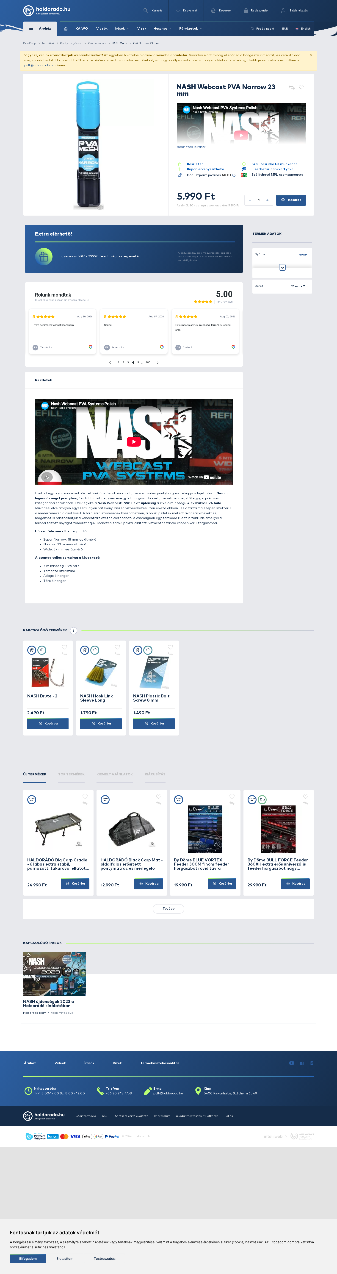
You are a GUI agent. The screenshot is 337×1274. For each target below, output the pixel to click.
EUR (285, 29)
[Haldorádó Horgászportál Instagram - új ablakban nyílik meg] (311, 1063)
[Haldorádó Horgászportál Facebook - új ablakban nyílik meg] (302, 1063)
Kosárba (294, 200)
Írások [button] (120, 28)
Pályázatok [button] (188, 28)
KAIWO (82, 28)
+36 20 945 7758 (119, 1093)
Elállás (228, 1116)
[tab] (34, 777)
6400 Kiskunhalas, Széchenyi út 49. (230, 1093)
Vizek (141, 28)
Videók (102, 28)
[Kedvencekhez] (301, 87)
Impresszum (162, 1116)
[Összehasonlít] (291, 87)
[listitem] (54, 983)
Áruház (30, 1063)
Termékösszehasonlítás (159, 1063)
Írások (89, 1063)
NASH (303, 254)
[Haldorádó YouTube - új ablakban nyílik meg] (292, 1063)
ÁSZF (106, 1116)
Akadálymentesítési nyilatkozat (197, 1116)
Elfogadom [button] (28, 1258)
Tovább (169, 908)
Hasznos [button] (160, 28)
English (306, 29)
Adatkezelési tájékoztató (132, 1116)
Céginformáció (86, 1116)
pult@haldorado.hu (39, 65)
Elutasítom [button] (64, 1258)
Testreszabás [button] (105, 1258)
